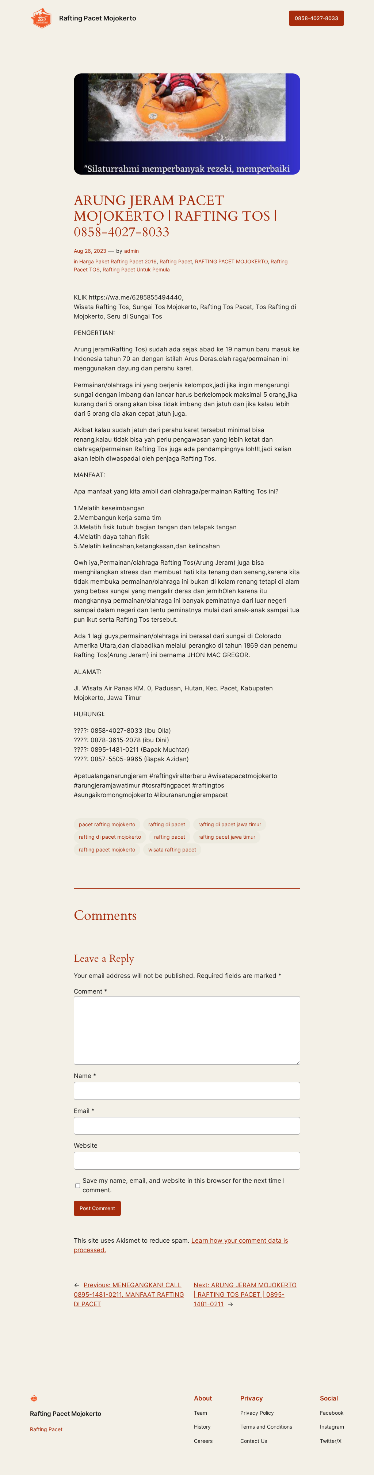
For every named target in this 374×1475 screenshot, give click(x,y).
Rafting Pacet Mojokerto (97, 18)
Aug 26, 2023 (90, 251)
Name (85, 1075)
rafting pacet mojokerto (107, 849)
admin (131, 251)
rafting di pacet (166, 824)
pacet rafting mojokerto (107, 824)
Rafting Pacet (176, 261)
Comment (90, 991)
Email (84, 1110)
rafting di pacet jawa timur (229, 824)
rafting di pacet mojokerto (110, 837)
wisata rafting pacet (172, 849)
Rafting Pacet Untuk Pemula (136, 269)
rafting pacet (169, 837)
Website (86, 1145)
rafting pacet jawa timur (226, 837)
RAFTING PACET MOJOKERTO (231, 261)
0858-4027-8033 (316, 18)
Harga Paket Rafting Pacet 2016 (118, 261)
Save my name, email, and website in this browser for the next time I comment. (184, 1185)
